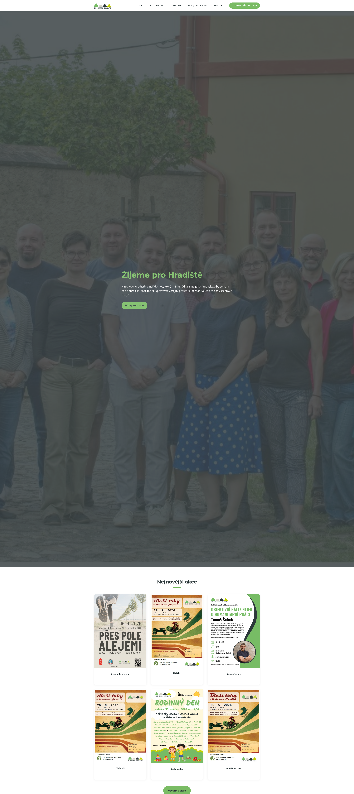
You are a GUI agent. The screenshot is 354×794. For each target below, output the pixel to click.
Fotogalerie (156, 5)
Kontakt (219, 5)
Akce (139, 5)
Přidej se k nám (134, 305)
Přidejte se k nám (197, 5)
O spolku (176, 5)
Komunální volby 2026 (245, 5)
